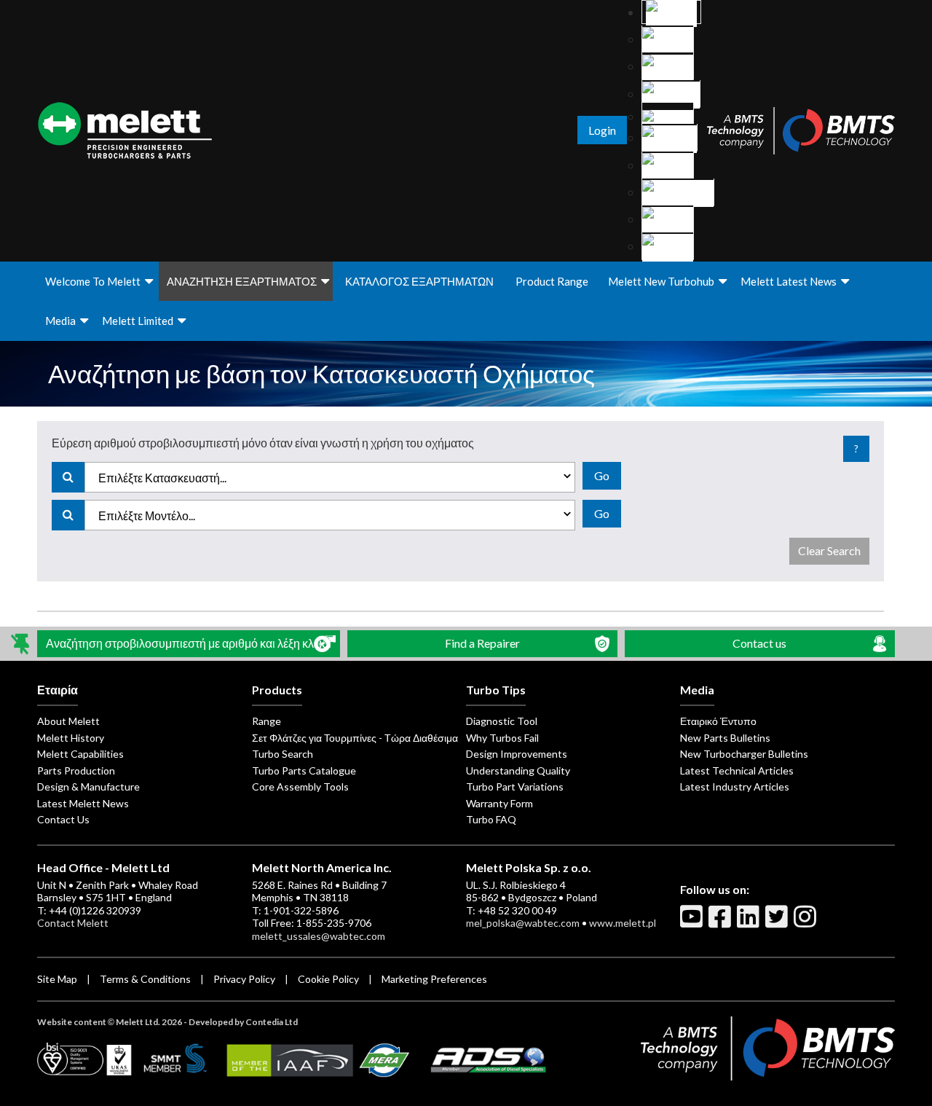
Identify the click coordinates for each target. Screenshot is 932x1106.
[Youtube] (693, 922)
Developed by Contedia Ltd (243, 1021)
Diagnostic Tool (501, 721)
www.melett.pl (622, 923)
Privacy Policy (244, 979)
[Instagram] (807, 922)
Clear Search (829, 550)
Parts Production (76, 770)
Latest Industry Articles (734, 786)
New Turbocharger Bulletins (744, 754)
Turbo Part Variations (515, 786)
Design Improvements (516, 754)
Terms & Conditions (145, 979)
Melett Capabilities (80, 754)
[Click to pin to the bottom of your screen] (21, 644)
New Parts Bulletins (725, 738)
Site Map (57, 979)
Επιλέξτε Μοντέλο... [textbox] (146, 515)
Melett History (70, 738)
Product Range (552, 281)
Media (60, 320)
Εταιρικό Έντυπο (718, 721)
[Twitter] (778, 922)
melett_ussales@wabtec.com (318, 936)
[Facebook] (721, 922)
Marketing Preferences (434, 979)
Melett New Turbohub (661, 281)
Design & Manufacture (88, 786)
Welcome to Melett (93, 281)
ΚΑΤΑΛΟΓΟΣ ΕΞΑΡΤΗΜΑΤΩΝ (419, 281)
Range (266, 721)
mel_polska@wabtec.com (523, 923)
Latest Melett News (83, 803)
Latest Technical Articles (737, 770)
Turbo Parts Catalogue (304, 770)
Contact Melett (72, 923)
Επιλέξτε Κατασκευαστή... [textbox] (162, 478)
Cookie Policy (328, 979)
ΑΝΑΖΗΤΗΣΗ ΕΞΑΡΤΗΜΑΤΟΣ (242, 281)
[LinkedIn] (750, 922)
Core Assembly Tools (300, 786)
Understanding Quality (518, 770)
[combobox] (329, 477)
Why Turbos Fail (502, 738)
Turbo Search (282, 754)
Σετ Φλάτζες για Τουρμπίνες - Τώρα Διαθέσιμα (355, 738)
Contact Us (63, 819)
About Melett (68, 721)
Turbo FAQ (491, 819)
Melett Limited (137, 320)
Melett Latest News (789, 281)
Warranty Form (499, 803)
